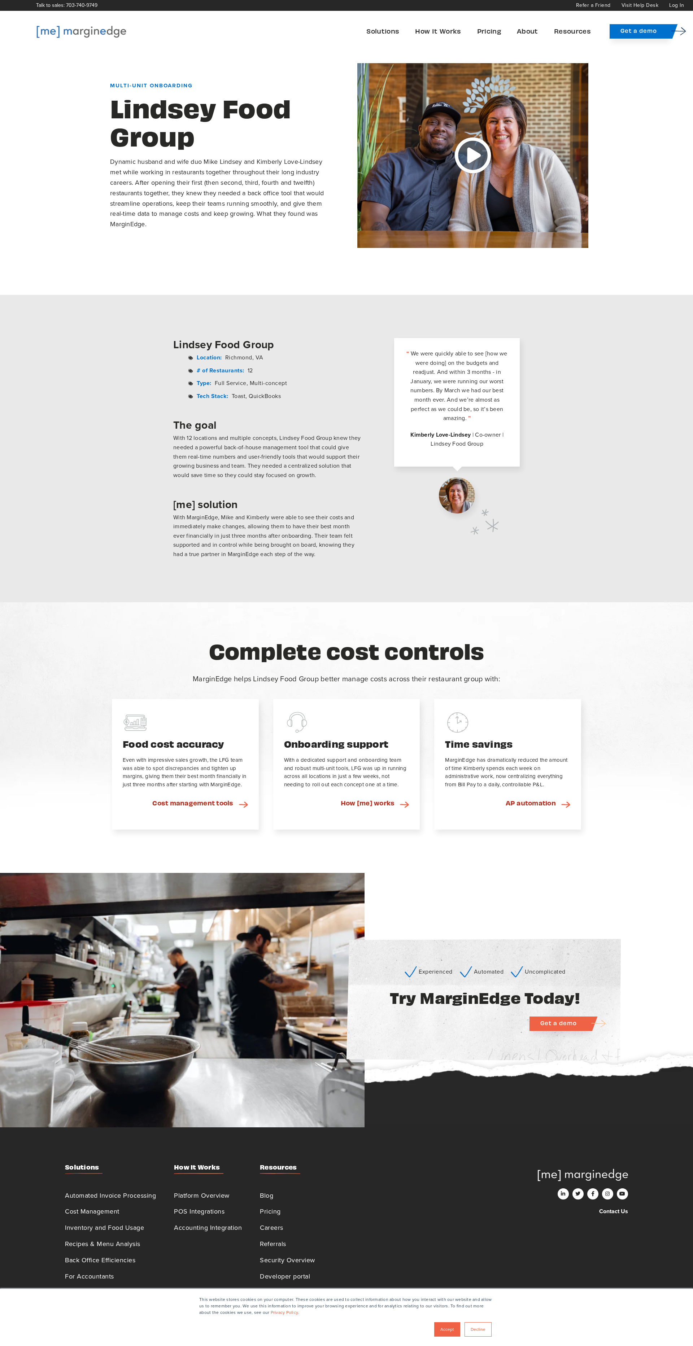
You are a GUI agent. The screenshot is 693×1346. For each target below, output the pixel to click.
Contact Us (613, 1211)
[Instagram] (607, 1193)
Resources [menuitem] (572, 31)
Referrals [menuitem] (273, 1244)
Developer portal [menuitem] (285, 1276)
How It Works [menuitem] (438, 31)
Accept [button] (447, 1329)
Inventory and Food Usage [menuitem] (104, 1227)
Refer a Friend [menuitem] (593, 5)
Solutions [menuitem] (382, 31)
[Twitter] (578, 1193)
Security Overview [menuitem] (287, 1260)
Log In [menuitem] (676, 5)
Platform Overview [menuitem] (202, 1195)
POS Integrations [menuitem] (199, 1211)
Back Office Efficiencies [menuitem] (100, 1260)
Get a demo (638, 30)
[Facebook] (592, 1193)
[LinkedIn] (563, 1193)
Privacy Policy (284, 1312)
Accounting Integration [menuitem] (208, 1227)
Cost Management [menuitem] (92, 1211)
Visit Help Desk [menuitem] (640, 5)
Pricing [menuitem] (489, 31)
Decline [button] (478, 1329)
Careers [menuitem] (271, 1227)
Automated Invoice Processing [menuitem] (110, 1195)
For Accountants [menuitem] (89, 1276)
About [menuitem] (527, 31)
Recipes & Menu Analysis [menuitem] (102, 1244)
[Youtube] (622, 1193)
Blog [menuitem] (266, 1195)
